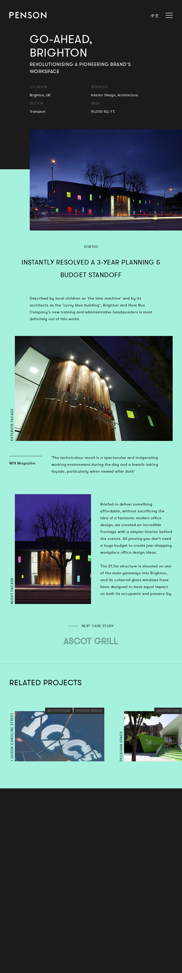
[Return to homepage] (27, 15)
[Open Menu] (167, 15)
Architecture (59, 710)
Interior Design (87, 710)
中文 (155, 15)
